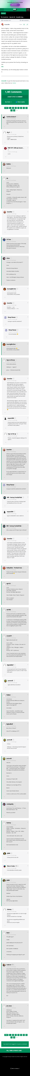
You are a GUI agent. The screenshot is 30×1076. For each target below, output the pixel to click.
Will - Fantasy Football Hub (14, 497)
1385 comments (25, 20)
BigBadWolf (10, 665)
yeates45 (10, 681)
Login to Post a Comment (15, 97)
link (2, 66)
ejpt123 (8, 583)
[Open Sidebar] (28, 9)
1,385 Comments (13, 91)
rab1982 (8, 610)
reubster (8, 965)
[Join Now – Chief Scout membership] (15, 4)
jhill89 (8, 853)
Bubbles (8, 164)
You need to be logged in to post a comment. (15, 1044)
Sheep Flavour (12, 317)
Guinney (8, 823)
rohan (8, 258)
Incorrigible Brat (11, 289)
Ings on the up (10, 360)
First (6, 108)
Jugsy (8, 933)
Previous (3, 108)
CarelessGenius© (11, 117)
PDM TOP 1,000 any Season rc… (16, 148)
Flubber (8, 695)
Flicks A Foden (11, 866)
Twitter (14, 83)
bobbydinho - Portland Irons (14, 568)
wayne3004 (11, 418)
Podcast (3, 13)
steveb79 (9, 636)
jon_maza (9, 1006)
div (7, 178)
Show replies (21, 102)
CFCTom (8, 239)
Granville (3, 81)
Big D (8, 132)
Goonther (9, 212)
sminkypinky (9, 804)
